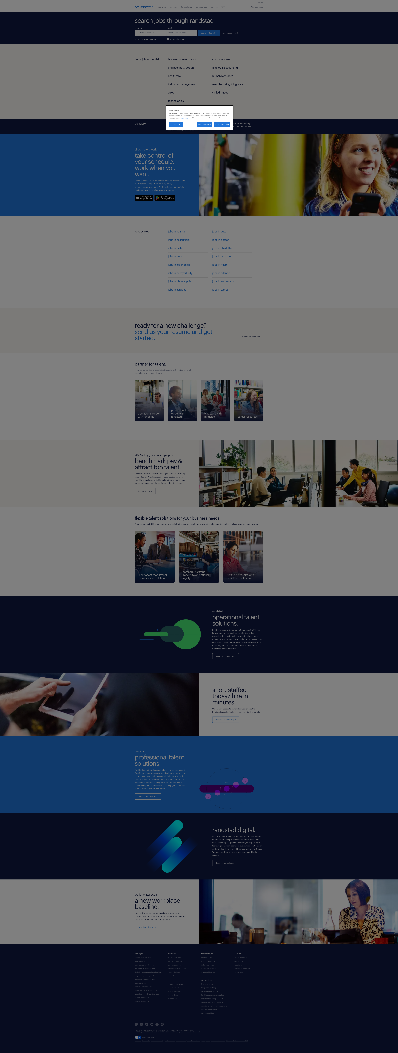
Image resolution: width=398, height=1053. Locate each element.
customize (176, 124)
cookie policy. (184, 118)
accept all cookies (222, 124)
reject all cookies (204, 124)
